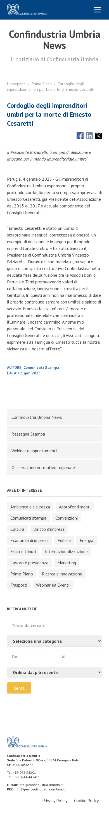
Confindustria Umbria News (36, 417)
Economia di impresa (29, 540)
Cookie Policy (86, 800)
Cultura (17, 529)
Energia (86, 540)
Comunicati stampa (28, 518)
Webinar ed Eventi (52, 585)
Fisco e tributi (23, 551)
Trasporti (18, 585)
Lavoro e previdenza (29, 562)
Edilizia (64, 540)
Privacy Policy (54, 800)
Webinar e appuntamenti (34, 450)
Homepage (16, 83)
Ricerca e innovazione (62, 574)
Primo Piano (42, 83)
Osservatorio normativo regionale (43, 467)
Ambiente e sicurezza (30, 507)
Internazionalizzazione (66, 551)
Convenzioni (66, 518)
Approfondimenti (75, 507)
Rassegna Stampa (28, 434)
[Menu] (97, 9)
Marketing (66, 562)
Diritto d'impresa (49, 529)
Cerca (19, 688)
